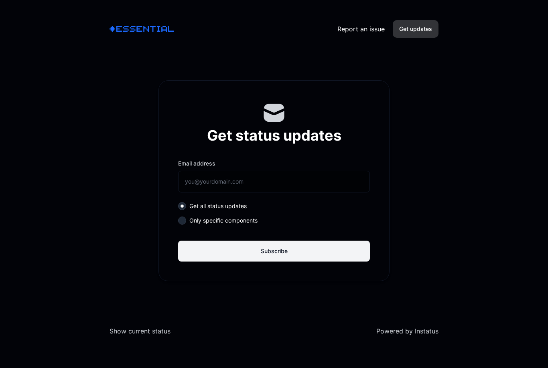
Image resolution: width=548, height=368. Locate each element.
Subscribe (274, 250)
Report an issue (361, 29)
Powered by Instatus (407, 331)
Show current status (140, 331)
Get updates (415, 28)
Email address (196, 163)
